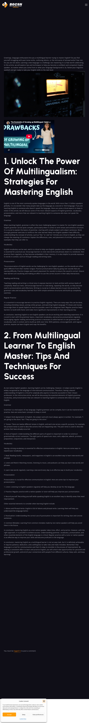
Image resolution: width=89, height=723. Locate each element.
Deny (23, 714)
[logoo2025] (13, 5)
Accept (9, 714)
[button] (44, 701)
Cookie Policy (23, 719)
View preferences (38, 714)
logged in (17, 651)
